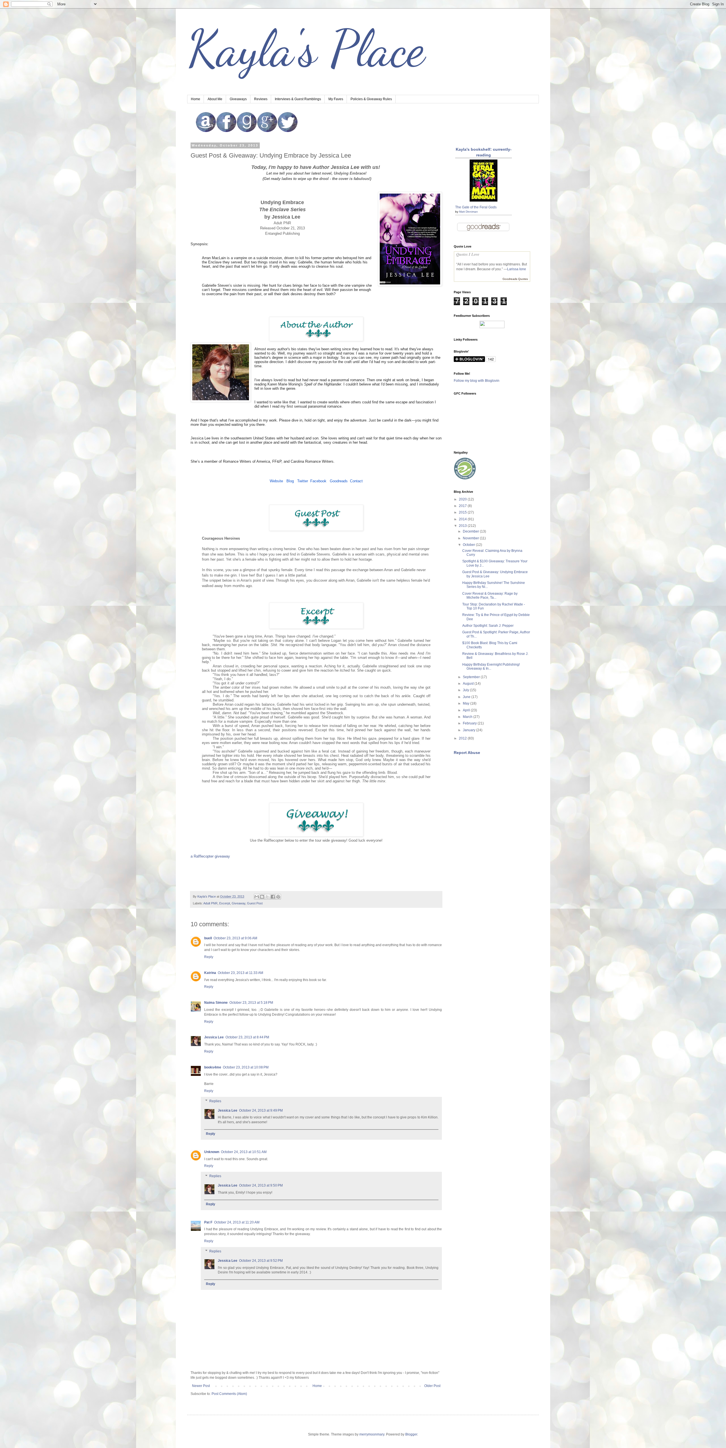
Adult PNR (210, 903)
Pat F (208, 1222)
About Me (215, 99)
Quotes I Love (467, 254)
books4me (212, 1067)
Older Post (432, 1386)
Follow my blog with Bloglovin (476, 381)
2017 (463, 506)
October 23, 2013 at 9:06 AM (235, 938)
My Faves (335, 99)
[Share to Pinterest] (278, 897)
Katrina (210, 973)
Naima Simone (216, 1003)
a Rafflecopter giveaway (210, 856)
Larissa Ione (516, 269)
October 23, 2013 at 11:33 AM (240, 973)
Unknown (211, 1152)
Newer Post (201, 1386)
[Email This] (256, 897)
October (469, 545)
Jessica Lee (214, 1037)
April (467, 710)
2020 (463, 499)
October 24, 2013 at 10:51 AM (244, 1152)
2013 (463, 526)
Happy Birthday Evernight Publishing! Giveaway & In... (491, 666)
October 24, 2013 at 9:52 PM (261, 1261)
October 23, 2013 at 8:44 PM (247, 1037)
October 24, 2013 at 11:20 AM (236, 1222)
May (466, 703)
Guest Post (255, 903)
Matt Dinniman (468, 211)
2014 (463, 519)
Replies (215, 1101)
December (471, 531)
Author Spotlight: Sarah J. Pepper (488, 626)
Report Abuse (467, 752)
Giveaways (238, 99)
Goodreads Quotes (515, 278)
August (468, 684)
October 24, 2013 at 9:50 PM (261, 1185)
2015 (463, 512)
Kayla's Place (306, 48)
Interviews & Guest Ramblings (298, 99)
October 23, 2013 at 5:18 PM (251, 1003)
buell (208, 938)
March (468, 717)
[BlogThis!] (262, 897)
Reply (208, 957)
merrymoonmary (371, 1434)
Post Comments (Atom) (229, 1394)
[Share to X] (267, 897)
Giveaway (238, 903)
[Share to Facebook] (273, 897)
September (472, 677)
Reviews (260, 99)
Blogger (411, 1434)
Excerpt (224, 903)
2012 (463, 738)
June (467, 697)
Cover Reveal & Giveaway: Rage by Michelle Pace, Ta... (490, 596)
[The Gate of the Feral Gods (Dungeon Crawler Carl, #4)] (483, 200)
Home (195, 99)
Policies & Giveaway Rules (371, 99)
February (470, 723)
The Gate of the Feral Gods (476, 207)
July (466, 690)
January (469, 730)
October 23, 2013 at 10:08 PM (246, 1067)
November (471, 538)
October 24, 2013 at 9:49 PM (261, 1110)
